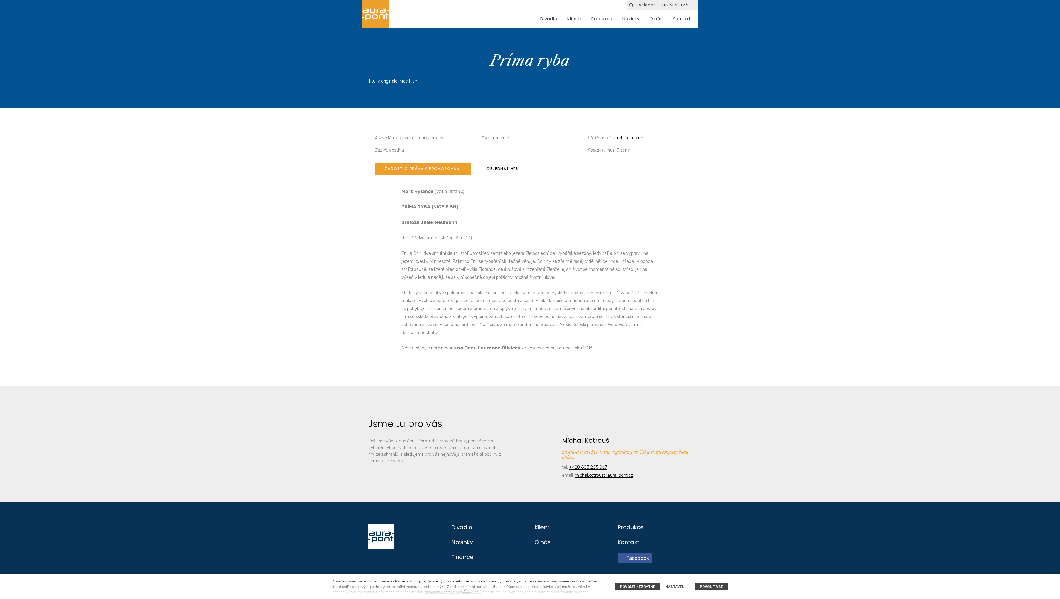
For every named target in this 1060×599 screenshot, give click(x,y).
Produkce (631, 527)
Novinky (462, 542)
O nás (542, 542)
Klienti (542, 527)
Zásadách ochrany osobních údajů (453, 592)
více (467, 590)
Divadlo (461, 527)
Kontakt (628, 542)
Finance (462, 557)
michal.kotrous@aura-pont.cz (604, 475)
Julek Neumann (628, 138)
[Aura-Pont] (375, 14)
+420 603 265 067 (588, 467)
